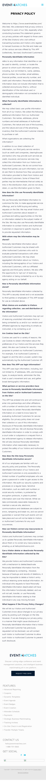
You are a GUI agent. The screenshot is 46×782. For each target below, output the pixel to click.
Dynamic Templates (12, 697)
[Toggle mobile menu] (42, 5)
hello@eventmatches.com (15, 744)
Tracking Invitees (11, 722)
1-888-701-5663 (12, 747)
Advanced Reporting (12, 689)
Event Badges (9, 704)
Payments (8, 715)
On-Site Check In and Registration (18, 726)
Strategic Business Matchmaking (17, 719)
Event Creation (10, 708)
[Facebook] (21, 755)
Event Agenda (9, 700)
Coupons (7, 693)
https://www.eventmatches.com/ (27, 23)
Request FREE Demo (23, 673)
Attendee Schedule (12, 711)
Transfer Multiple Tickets (14, 730)
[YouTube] (25, 755)
